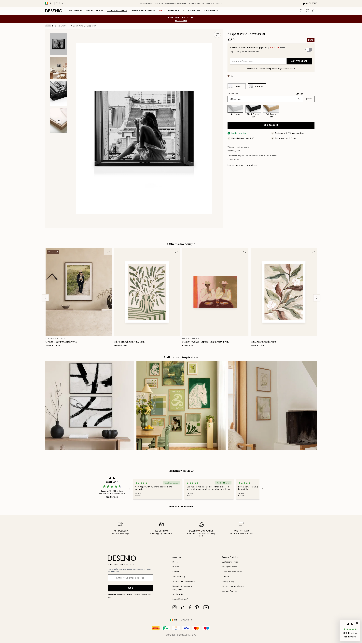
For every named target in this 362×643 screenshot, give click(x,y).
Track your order (229, 567)
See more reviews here (181, 506)
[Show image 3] (58, 93)
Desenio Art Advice (231, 557)
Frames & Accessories (143, 10)
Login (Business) (180, 599)
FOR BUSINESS (211, 10)
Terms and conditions (232, 571)
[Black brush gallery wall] (89, 405)
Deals (162, 10)
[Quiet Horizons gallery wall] (272, 405)
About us (177, 557)
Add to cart (271, 125)
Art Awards (178, 594)
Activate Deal (299, 61)
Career (176, 571)
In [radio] (302, 93)
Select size (233, 93)
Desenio (189, 635)
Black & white (61, 26)
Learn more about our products (242, 165)
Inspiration (194, 10)
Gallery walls (176, 10)
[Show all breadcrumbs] (48, 26)
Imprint (176, 567)
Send (130, 588)
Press (175, 562)
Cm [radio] (297, 93)
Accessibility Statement (184, 581)
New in (89, 10)
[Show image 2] (58, 68)
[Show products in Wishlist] (307, 10)
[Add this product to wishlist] (217, 34)
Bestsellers (75, 10)
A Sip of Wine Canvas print (83, 26)
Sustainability (179, 576)
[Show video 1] (58, 120)
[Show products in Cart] (314, 10)
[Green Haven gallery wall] (180, 405)
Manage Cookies (229, 591)
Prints (99, 10)
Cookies (225, 576)
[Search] (301, 11)
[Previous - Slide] (225, 111)
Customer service (230, 562)
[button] (309, 98)
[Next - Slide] (316, 111)
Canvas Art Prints (117, 10)
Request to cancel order (233, 586)
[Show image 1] (58, 44)
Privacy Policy (265, 68)
